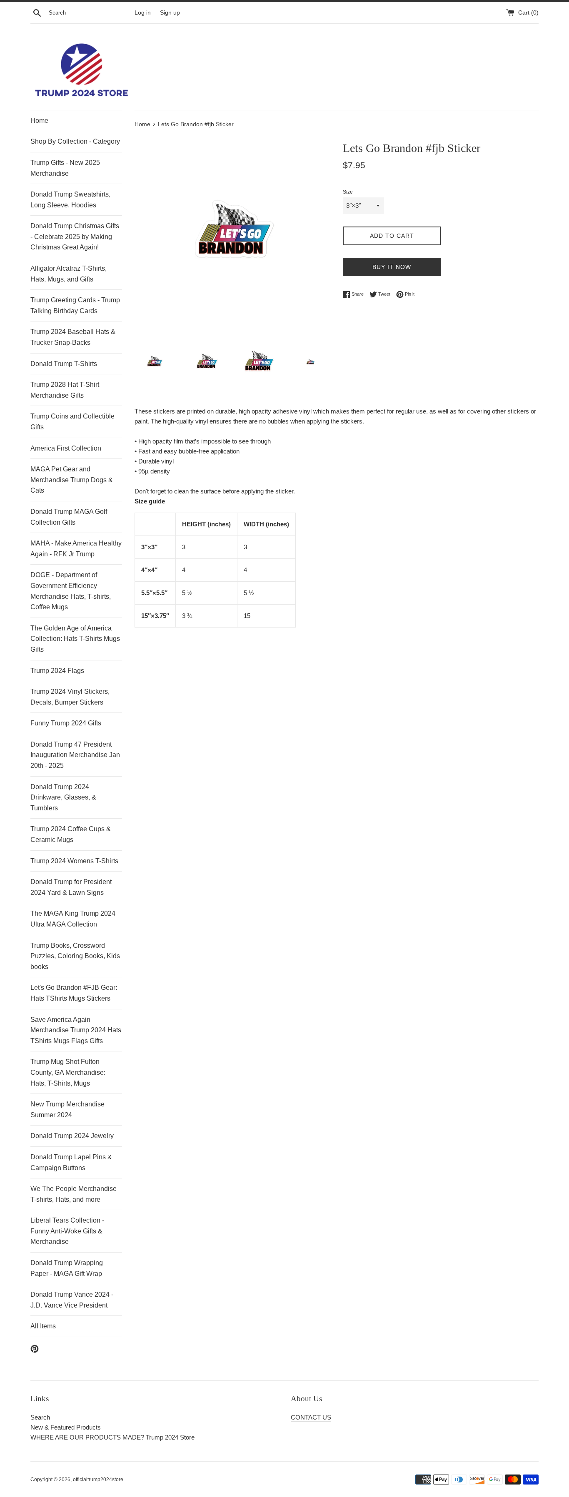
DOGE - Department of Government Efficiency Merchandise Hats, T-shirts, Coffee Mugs (70, 590)
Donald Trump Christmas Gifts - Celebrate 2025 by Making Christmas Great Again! (74, 236)
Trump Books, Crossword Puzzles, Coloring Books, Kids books (75, 956)
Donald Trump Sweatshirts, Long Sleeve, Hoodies (70, 200)
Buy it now (391, 267)
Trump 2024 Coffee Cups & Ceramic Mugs (70, 834)
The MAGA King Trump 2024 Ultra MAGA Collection (72, 919)
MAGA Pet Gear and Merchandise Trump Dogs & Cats (71, 480)
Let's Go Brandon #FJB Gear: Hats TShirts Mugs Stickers (73, 993)
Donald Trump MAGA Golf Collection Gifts (68, 517)
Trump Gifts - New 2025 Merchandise (65, 168)
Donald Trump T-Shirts (63, 363)
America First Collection (65, 448)
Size (348, 192)
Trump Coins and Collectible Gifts (72, 422)
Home (39, 120)
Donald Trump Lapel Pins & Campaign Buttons (71, 1162)
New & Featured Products (65, 1427)
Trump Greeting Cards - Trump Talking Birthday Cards (75, 305)
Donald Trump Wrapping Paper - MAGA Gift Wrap (66, 1268)
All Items (43, 1326)
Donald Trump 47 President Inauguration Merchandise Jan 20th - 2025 (75, 755)
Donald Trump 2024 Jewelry (72, 1135)
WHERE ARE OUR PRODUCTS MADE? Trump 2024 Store (112, 1437)
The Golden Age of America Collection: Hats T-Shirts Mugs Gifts (75, 639)
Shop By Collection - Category (75, 141)
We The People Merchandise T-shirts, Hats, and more (73, 1194)
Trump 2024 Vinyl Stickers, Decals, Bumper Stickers (70, 697)
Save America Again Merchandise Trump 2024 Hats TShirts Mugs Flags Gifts (75, 1030)
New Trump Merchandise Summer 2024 (67, 1109)
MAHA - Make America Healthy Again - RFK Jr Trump (76, 549)
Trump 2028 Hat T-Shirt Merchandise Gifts (64, 390)
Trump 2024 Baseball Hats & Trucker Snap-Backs (72, 337)
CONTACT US (311, 1417)
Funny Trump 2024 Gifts (65, 723)
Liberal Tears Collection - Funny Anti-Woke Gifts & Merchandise (67, 1231)
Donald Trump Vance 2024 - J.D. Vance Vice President (71, 1300)
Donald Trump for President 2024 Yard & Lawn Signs (71, 887)
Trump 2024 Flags (57, 670)
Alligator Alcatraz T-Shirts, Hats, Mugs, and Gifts (68, 274)
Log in (143, 13)
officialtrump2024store (98, 1479)
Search (40, 1417)
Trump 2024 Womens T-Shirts (74, 860)
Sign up (170, 13)
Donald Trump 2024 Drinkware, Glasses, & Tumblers (63, 797)
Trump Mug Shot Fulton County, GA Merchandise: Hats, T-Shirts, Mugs (67, 1072)
